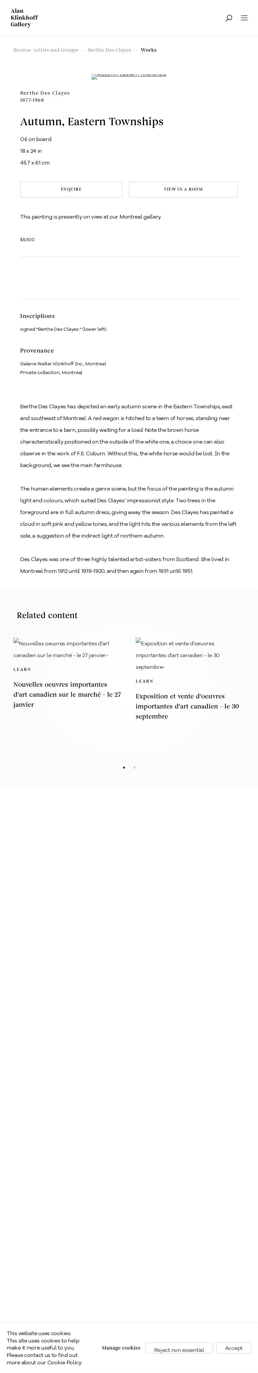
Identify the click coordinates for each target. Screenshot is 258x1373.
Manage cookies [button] (121, 1348)
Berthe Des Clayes (45, 96)
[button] (45, 274)
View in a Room (183, 189)
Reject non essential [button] (179, 1350)
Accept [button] (234, 1348)
